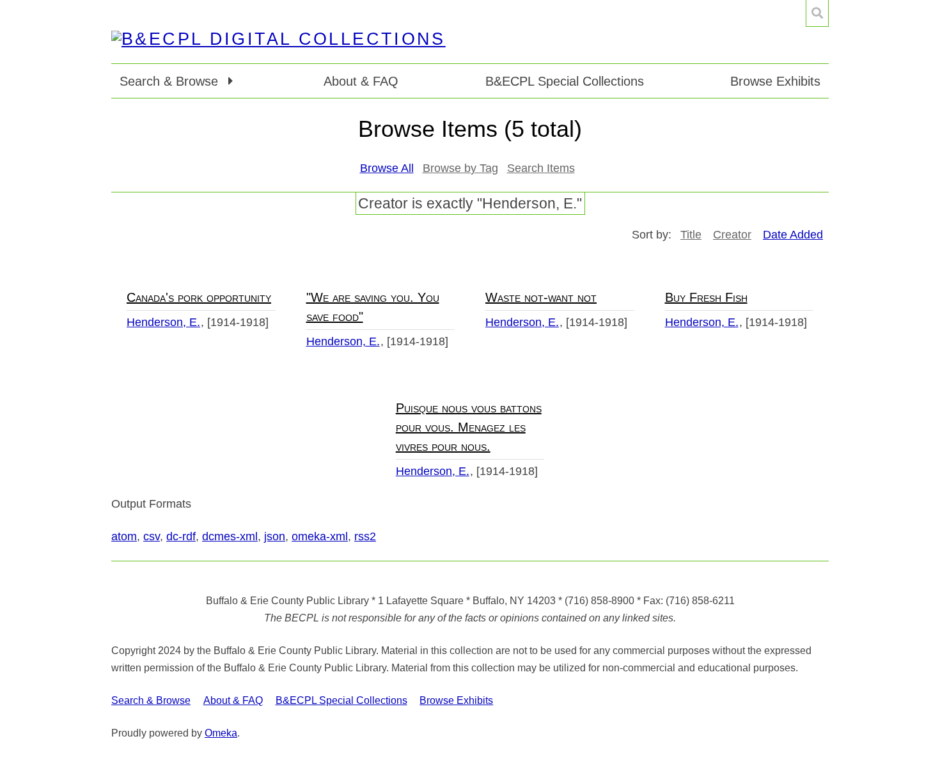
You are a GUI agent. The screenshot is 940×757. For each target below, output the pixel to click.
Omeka (221, 733)
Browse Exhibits (775, 81)
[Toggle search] (817, 13)
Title (690, 234)
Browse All (387, 168)
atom (124, 536)
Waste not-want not (541, 297)
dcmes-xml (230, 536)
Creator (732, 234)
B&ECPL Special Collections (564, 81)
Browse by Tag (460, 168)
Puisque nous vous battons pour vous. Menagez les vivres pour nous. (469, 427)
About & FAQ (361, 81)
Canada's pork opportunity (199, 297)
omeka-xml (320, 536)
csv (151, 536)
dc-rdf (181, 536)
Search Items (541, 168)
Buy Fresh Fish (706, 297)
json (274, 536)
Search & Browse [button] (171, 81)
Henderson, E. (163, 322)
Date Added (793, 234)
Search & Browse (151, 700)
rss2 (365, 536)
